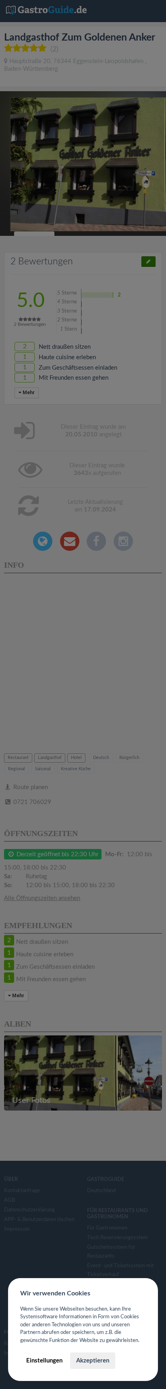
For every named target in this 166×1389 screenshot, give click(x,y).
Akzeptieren (92, 1361)
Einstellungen (44, 1361)
